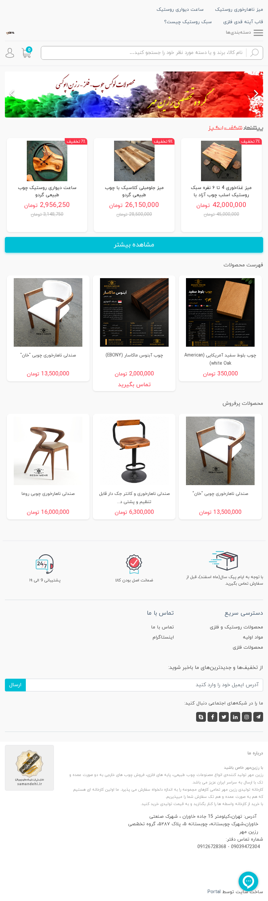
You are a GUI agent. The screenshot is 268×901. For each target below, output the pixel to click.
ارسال (15, 684)
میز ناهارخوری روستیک (239, 9)
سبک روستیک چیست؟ (188, 22)
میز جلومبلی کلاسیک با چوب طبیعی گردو (134, 191)
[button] (26, 53)
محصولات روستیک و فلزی (236, 627)
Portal (214, 892)
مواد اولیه (253, 637)
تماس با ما (162, 627)
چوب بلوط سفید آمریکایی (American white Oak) (220, 359)
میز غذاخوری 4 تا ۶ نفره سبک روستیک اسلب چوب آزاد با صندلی (221, 191)
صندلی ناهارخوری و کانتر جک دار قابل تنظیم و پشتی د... (134, 498)
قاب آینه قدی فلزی (243, 22)
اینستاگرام (163, 637)
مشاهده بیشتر (134, 244)
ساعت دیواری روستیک (180, 9)
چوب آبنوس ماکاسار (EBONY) (134, 355)
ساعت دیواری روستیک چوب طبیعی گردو (47, 191)
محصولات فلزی (248, 647)
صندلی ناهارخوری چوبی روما (48, 494)
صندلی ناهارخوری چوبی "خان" (48, 355)
